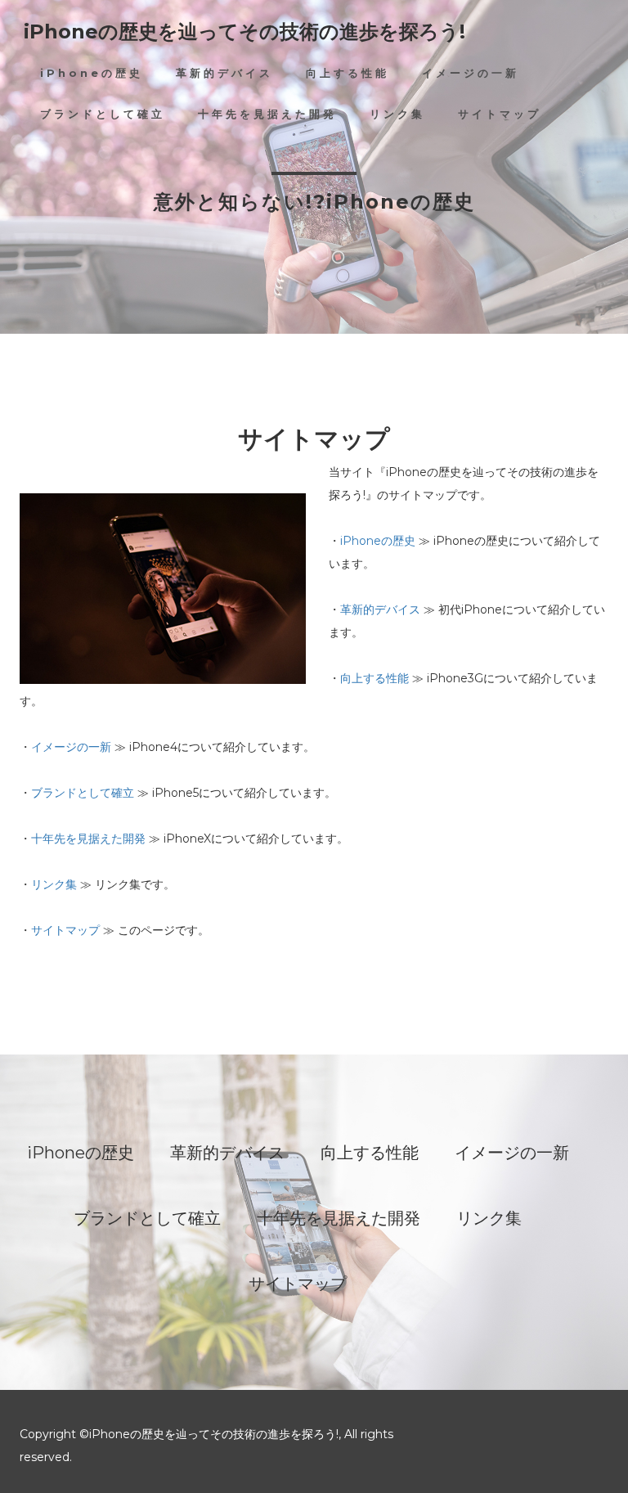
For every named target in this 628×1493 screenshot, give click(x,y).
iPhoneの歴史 (91, 72)
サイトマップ (499, 113)
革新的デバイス (224, 72)
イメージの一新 (470, 72)
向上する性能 (347, 72)
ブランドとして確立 (102, 113)
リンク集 (397, 113)
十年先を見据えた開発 (267, 113)
